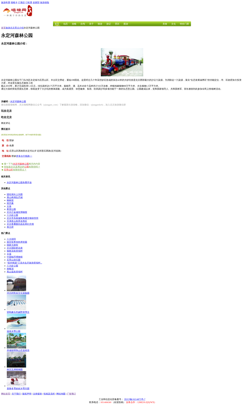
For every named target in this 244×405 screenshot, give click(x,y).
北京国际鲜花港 (15, 248)
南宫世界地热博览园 (17, 242)
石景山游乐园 (13, 260)
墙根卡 (14, 2)
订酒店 (21, 2)
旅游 (8, 28)
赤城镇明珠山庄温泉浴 (18, 350)
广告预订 (71, 394)
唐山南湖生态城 (15, 197)
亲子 (91, 24)
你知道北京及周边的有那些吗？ (22, 167)
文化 (173, 24)
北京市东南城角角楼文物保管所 (22, 218)
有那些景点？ (15, 170)
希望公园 (11, 209)
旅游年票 (5, 2)
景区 (117, 24)
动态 (65, 24)
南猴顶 (10, 269)
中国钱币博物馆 (15, 257)
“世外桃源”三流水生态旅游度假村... (24, 263)
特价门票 (184, 24)
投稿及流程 (49, 394)
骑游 (100, 24)
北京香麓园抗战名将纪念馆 (20, 224)
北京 (12, 28)
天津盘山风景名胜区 (17, 221)
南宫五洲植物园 (15, 369)
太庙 (9, 206)
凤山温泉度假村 (15, 272)
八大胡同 (11, 239)
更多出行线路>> (24, 156)
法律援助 (37, 394)
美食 (165, 24)
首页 (57, 24)
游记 (108, 24)
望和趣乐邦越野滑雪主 (18, 312)
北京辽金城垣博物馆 (17, 212)
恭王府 (10, 227)
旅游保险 (44, 2)
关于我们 (16, 394)
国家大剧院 (12, 245)
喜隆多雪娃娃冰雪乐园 (18, 388)
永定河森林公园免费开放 (19, 182)
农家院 (36, 2)
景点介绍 (19, 28)
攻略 (74, 24)
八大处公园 (12, 215)
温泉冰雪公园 (13, 331)
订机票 (28, 2)
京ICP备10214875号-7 (134, 399)
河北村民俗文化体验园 (18, 293)
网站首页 (5, 394)
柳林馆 (10, 200)
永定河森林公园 (18, 101)
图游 (126, 24)
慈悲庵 (10, 203)
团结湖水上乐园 (15, 194)
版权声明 (26, 394)
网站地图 (60, 394)
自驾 (82, 24)
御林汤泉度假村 (15, 251)
